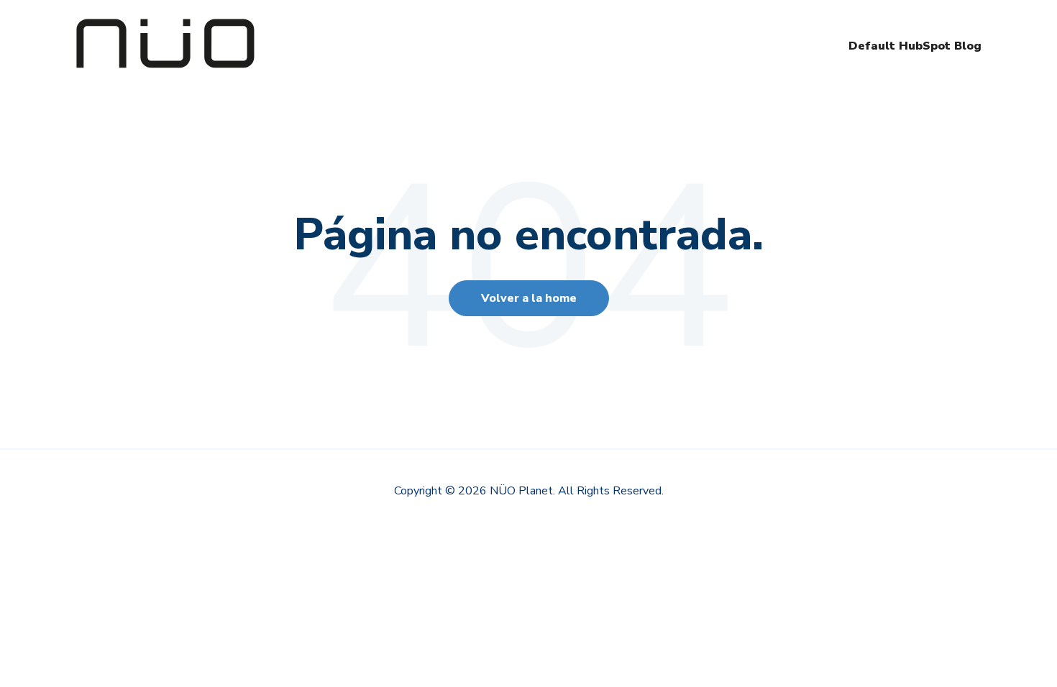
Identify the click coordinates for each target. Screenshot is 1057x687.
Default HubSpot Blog (915, 46)
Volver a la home (529, 298)
